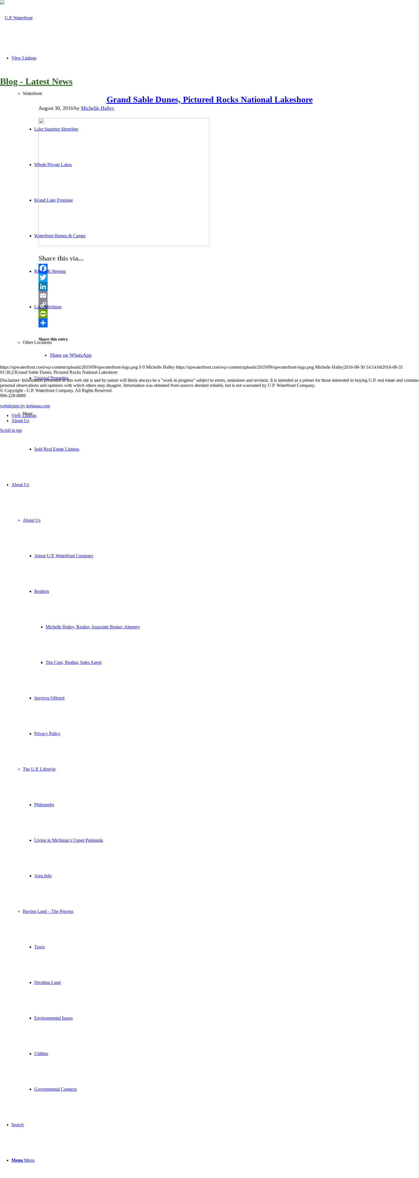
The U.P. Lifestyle (39, 769)
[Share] (209, 322)
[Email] (209, 295)
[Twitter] (209, 277)
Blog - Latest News (36, 81)
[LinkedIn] (209, 286)
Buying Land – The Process (48, 911)
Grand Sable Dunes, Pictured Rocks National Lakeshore (210, 99)
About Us (31, 520)
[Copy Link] (209, 304)
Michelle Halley (97, 108)
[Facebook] (209, 268)
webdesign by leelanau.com (25, 405)
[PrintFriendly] (209, 313)
